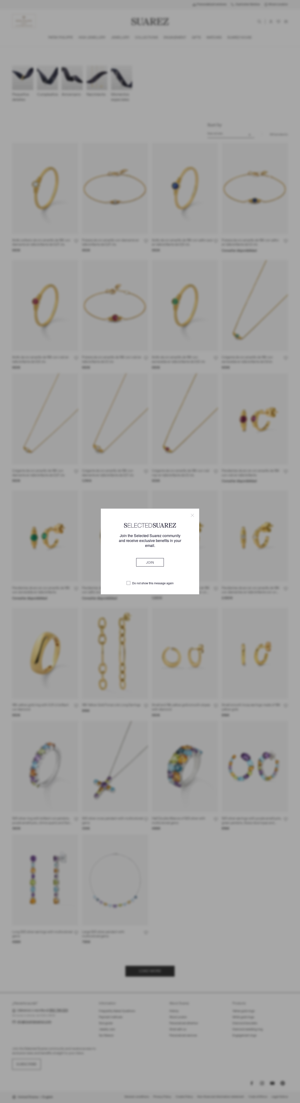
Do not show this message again (153, 583)
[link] (150, 562)
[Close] (192, 515)
